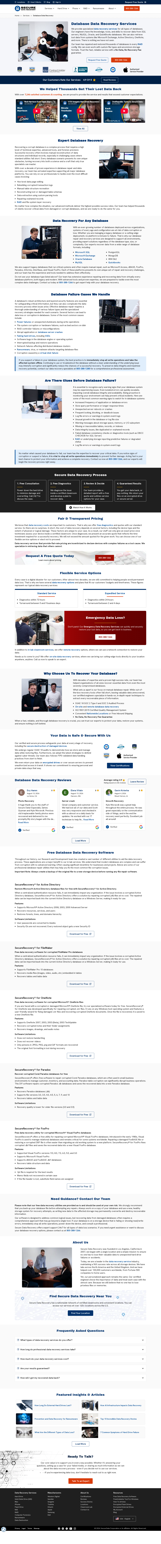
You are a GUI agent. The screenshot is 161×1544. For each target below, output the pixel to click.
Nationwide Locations (97, 713)
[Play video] (43, 41)
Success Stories (86, 1502)
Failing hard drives (26, 335)
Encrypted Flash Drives (122, 1504)
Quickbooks (114, 262)
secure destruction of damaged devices (47, 746)
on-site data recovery (60, 656)
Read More (23, 822)
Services (48, 8)
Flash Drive (19, 1507)
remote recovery (71, 649)
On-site (79, 706)
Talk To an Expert (80, 1481)
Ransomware (98, 8)
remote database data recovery (103, 706)
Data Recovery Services (25, 1492)
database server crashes (50, 332)
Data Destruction (21, 1520)
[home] (26, 8)
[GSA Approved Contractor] (54, 69)
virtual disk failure (49, 352)
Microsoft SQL (82, 252)
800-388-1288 (83, 368)
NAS (16, 1510)
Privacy (17, 1528)
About (111, 8)
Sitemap (36, 1528)
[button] (49, 8)
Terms (29, 1528)
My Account (118, 1510)
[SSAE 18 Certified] (20, 69)
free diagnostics (105, 525)
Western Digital (54, 1496)
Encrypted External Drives (123, 1507)
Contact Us (84, 1510)
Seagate (51, 1502)
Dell (49, 1515)
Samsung (51, 1512)
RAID (85, 8)
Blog (115, 1512)
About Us (84, 1492)
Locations (84, 1504)
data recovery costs (39, 525)
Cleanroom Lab (86, 1507)
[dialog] (3, 1529)
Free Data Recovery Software (124, 1496)
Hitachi (50, 1507)
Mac (16, 1502)
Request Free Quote (134, 2)
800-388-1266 (66, 282)
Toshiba (51, 1504)
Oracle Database (83, 259)
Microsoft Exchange (85, 255)
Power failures (24, 321)
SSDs (47, 335)
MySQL (78, 262)
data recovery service (120, 1261)
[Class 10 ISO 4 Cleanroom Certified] (99, 69)
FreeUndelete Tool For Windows (125, 1499)
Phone (75, 8)
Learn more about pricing (50, 560)
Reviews (83, 1499)
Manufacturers (54, 1492)
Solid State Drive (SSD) (23, 1499)
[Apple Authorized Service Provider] (133, 69)
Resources (118, 1492)
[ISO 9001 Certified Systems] (113, 69)
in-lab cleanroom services (41, 649)
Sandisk (51, 1499)
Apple (50, 1510)
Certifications (85, 1496)
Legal (24, 1528)
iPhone (17, 1504)
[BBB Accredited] (80, 69)
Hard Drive (62, 8)
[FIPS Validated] (32, 69)
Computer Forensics (22, 1515)
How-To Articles (119, 1502)
